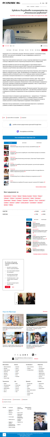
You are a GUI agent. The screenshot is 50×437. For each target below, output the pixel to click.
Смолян (12, 202)
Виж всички (45, 311)
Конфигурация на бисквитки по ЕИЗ (12, 425)
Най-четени (24, 142)
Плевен (19, 200)
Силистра (41, 200)
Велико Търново (27, 196)
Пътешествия (17, 385)
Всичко (39, 381)
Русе (36, 200)
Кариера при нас (12, 419)
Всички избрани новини (41, 186)
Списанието (41, 386)
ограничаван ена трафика (13, 117)
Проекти (28, 381)
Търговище (33, 202)
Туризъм (5, 376)
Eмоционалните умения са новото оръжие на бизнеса (39, 250)
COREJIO (28, 388)
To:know (40, 385)
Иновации (17, 370)
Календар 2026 (29, 383)
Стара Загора (24, 202)
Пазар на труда (6, 378)
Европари (37, 6)
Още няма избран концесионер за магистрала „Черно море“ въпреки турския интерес (27, 159)
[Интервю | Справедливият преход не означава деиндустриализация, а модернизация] (36, 338)
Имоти (16, 374)
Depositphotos (27, 436)
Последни (10, 142)
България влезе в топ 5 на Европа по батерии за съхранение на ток (25, 176)
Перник (13, 200)
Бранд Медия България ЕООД (20, 417)
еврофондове (25, 399)
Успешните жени (30, 393)
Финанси (17, 373)
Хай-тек (5, 390)
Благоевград (7, 196)
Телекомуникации (7, 385)
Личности (17, 388)
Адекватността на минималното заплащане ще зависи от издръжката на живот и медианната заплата (27, 171)
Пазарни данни (41, 388)
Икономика (32, 6)
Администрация (41, 378)
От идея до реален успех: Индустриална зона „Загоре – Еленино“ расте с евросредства (36, 329)
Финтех (5, 391)
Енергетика (6, 371)
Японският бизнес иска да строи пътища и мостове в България (24, 146)
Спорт (16, 391)
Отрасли (16, 368)
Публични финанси (7, 366)
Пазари (16, 371)
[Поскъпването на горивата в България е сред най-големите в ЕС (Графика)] (6, 182)
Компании (17, 366)
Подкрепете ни (20, 422)
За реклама (11, 407)
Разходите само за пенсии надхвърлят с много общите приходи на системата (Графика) (27, 153)
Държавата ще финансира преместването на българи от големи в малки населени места (13, 329)
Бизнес (16, 364)
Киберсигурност (7, 388)
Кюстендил (26, 198)
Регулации (17, 376)
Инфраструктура (7, 370)
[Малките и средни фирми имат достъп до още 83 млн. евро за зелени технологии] (13, 338)
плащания (24, 117)
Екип (18, 410)
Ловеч (32, 198)
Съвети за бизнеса (30, 366)
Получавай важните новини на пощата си (24, 358)
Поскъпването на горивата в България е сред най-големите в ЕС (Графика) (27, 182)
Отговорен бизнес (30, 370)
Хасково (39, 202)
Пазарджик (7, 200)
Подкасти (28, 385)
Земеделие (6, 374)
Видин (35, 196)
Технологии (6, 381)
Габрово (6, 198)
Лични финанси (41, 368)
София (17, 202)
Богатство (17, 386)
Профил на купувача (11, 423)
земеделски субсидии (7, 401)
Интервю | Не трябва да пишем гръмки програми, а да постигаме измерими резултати (27, 165)
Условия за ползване (19, 420)
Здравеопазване (42, 373)
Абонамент (11, 412)
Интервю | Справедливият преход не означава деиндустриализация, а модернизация (35, 346)
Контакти (10, 414)
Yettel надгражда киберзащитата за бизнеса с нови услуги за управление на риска (39, 225)
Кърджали (18, 198)
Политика (40, 366)
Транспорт (5, 373)
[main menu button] (46, 3)
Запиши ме (36, 358)
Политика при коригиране (19, 415)
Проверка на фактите (11, 411)
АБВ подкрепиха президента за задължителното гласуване (25, 303)
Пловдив (25, 200)
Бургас (14, 196)
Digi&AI (5, 383)
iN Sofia (28, 391)
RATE (28, 386)
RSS (35, 354)
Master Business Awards (31, 390)
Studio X (28, 435)
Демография (41, 370)
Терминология (41, 383)
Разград (31, 200)
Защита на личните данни (20, 408)
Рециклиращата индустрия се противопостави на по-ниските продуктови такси (39, 237)
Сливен (6, 202)
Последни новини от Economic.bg (40, 254)
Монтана (37, 198)
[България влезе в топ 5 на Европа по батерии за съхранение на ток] (6, 177)
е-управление (6, 386)
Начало (28, 6)
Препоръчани (39, 142)
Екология (40, 376)
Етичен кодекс (11, 416)
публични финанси (17, 399)
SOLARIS (28, 394)
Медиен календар (12, 427)
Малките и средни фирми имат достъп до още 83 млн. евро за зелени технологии (13, 346)
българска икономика (7, 399)
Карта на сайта (20, 412)
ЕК (4, 117)
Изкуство (17, 390)
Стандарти (29, 368)
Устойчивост (29, 364)
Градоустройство (42, 374)
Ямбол (11, 204)
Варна (19, 196)
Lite (15, 381)
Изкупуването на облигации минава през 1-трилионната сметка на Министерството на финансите (40, 244)
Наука (16, 383)
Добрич (12, 198)
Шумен (6, 204)
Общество (40, 364)
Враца (40, 196)
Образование (41, 371)
